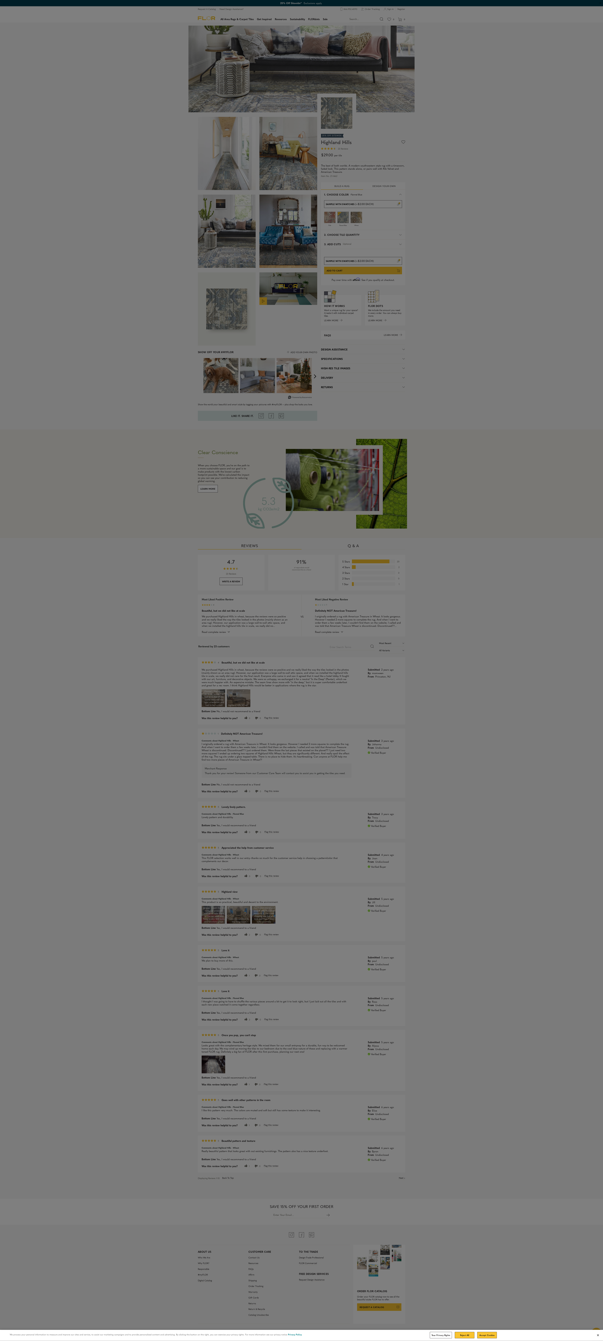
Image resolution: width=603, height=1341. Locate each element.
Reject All (464, 1335)
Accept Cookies (487, 1335)
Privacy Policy (295, 1334)
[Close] (598, 1335)
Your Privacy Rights (441, 1335)
